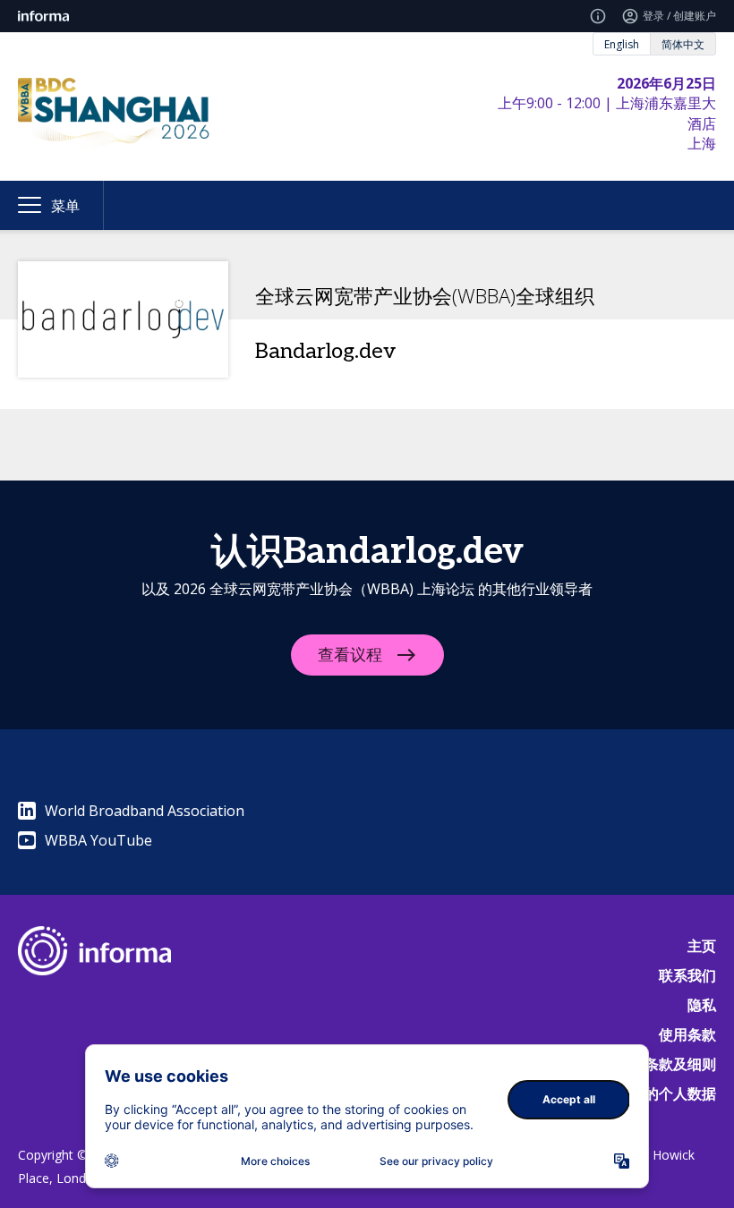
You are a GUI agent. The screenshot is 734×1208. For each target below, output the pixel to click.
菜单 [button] (65, 206)
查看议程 (350, 655)
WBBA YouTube (98, 840)
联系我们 (687, 975)
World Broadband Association (144, 811)
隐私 (701, 1005)
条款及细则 (680, 1064)
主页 (701, 946)
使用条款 (687, 1034)
